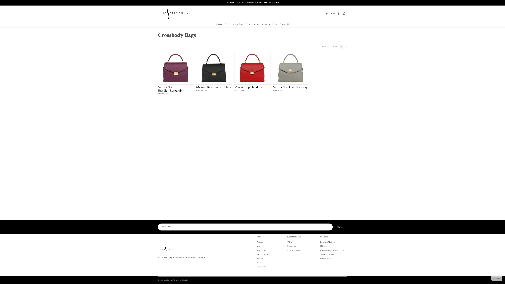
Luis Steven (168, 280)
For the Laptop (263, 255)
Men (258, 246)
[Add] (188, 80)
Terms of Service (327, 255)
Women (260, 242)
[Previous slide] (162, 68)
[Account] (338, 13)
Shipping (323, 246)
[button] (334, 47)
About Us (260, 259)
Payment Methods (327, 242)
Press (259, 263)
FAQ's (289, 242)
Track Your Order (294, 250)
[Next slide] (189, 68)
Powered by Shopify (180, 280)
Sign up (340, 227)
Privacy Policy (326, 259)
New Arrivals (262, 250)
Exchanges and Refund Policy (332, 250)
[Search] (187, 13)
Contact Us (261, 267)
